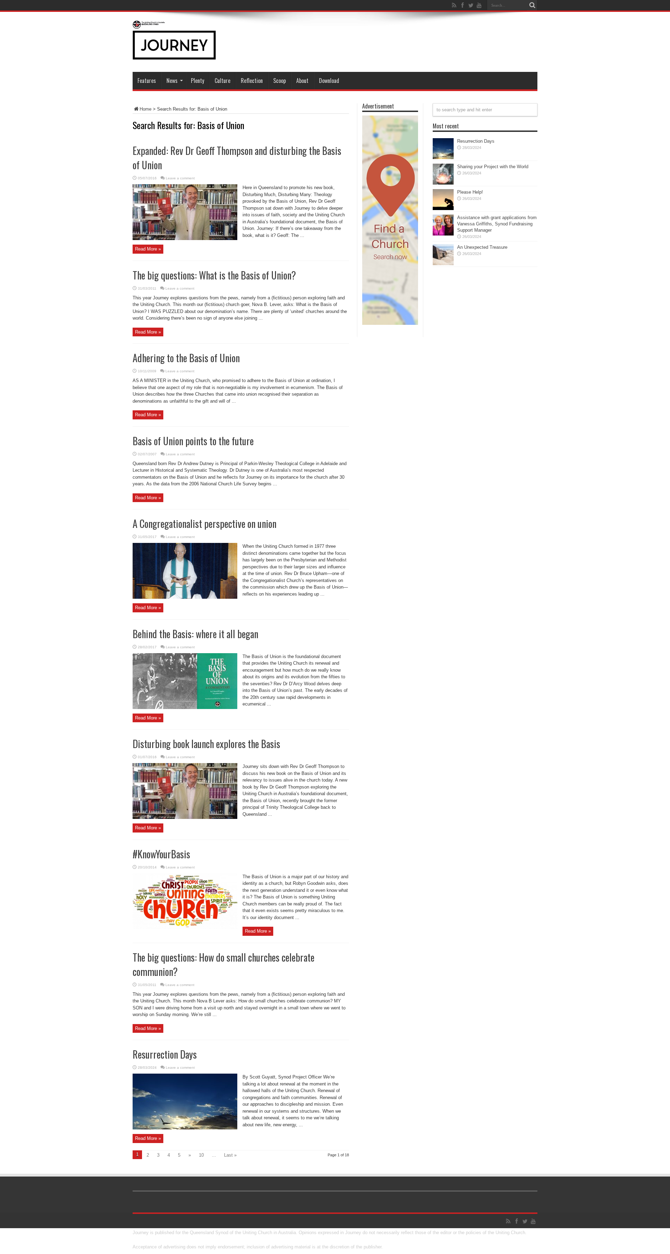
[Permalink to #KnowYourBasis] (185, 927)
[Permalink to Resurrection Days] (185, 1127)
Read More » (148, 249)
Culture (222, 80)
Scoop (279, 80)
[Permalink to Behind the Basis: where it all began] (185, 707)
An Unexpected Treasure (482, 247)
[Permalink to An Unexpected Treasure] (443, 263)
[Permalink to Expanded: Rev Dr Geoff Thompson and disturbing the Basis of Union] (185, 238)
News (172, 80)
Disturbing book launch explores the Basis (206, 744)
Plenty (197, 80)
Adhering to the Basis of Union (186, 358)
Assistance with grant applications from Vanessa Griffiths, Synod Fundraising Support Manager (497, 224)
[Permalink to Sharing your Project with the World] (443, 183)
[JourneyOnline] (174, 54)
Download (329, 80)
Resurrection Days (165, 1054)
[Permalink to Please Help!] (443, 208)
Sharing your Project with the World (492, 166)
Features (146, 80)
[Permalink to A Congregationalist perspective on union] (185, 597)
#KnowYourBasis (161, 854)
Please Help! (470, 192)
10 (201, 1155)
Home (145, 109)
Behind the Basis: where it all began (195, 634)
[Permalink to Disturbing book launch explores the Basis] (185, 817)
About (302, 80)
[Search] (532, 5)
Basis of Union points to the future (193, 441)
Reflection (252, 80)
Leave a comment (180, 178)
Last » (230, 1155)
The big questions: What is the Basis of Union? (214, 275)
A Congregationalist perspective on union (204, 523)
